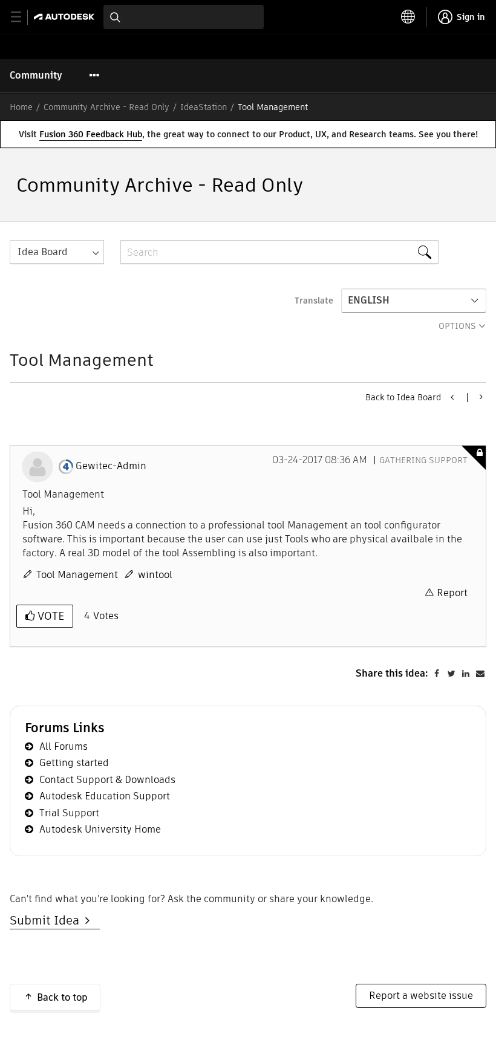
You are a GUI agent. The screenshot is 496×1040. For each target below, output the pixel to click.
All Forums (63, 746)
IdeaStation (203, 107)
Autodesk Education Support (104, 796)
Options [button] (457, 326)
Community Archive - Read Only (106, 107)
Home (21, 107)
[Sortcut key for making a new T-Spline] (453, 397)
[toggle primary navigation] (22, 17)
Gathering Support (423, 460)
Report (452, 593)
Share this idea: (392, 673)
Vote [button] (49, 615)
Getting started (74, 763)
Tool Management (77, 575)
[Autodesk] (65, 16)
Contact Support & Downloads (107, 780)
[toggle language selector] (408, 17)
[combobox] (183, 17)
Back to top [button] (62, 997)
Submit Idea (47, 920)
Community (36, 75)
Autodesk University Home (100, 829)
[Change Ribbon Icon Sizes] (480, 397)
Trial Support (69, 813)
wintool (155, 575)
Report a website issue (421, 996)
